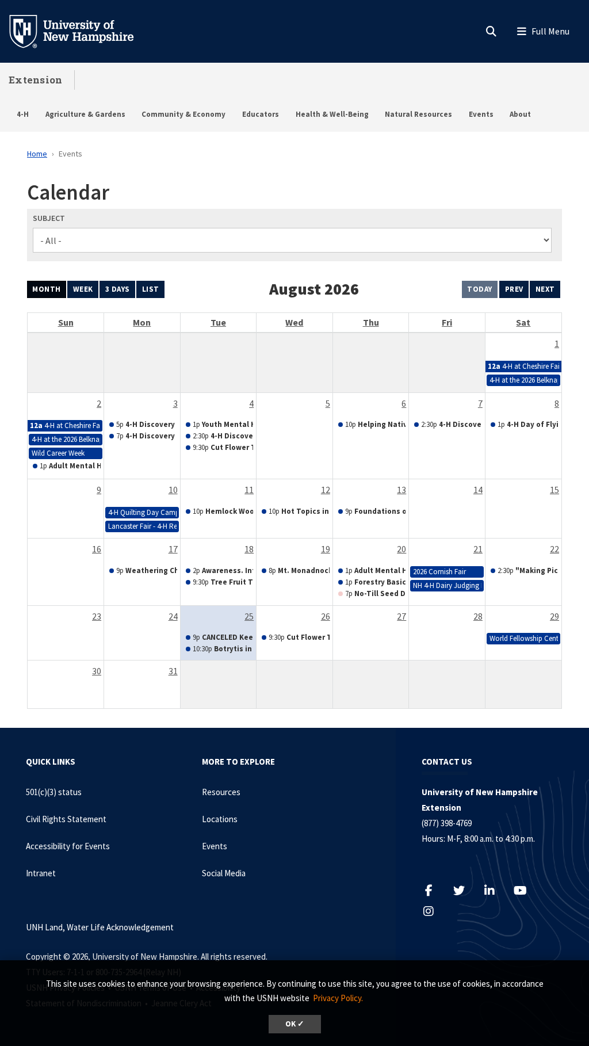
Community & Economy (183, 114)
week (83, 289)
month (46, 289)
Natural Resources (418, 114)
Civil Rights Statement (66, 819)
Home (37, 153)
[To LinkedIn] (495, 890)
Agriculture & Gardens (85, 114)
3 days (117, 289)
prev (514, 289)
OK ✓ (294, 1024)
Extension (36, 79)
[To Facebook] (435, 890)
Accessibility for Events (68, 846)
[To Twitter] (465, 890)
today (479, 289)
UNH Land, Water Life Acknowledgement (100, 927)
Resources (221, 792)
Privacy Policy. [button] (338, 997)
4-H (23, 114)
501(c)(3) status (54, 792)
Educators (260, 114)
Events (481, 114)
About (520, 114)
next (545, 289)
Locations (220, 819)
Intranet (41, 873)
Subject (49, 218)
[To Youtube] (526, 890)
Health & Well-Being (332, 114)
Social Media (224, 873)
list (150, 289)
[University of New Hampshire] (80, 30)
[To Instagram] (435, 911)
